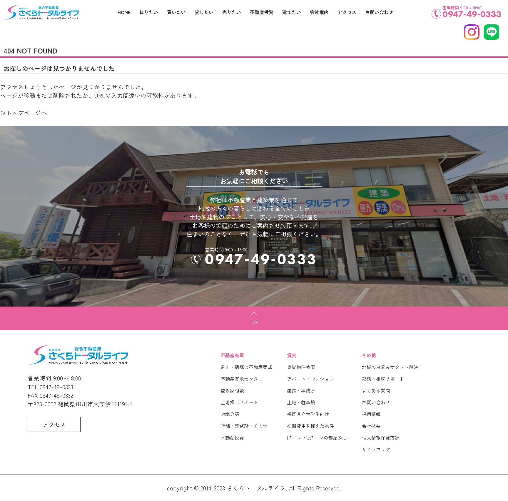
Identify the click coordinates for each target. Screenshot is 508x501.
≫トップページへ (23, 112)
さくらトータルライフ (256, 488)
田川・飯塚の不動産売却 (246, 366)
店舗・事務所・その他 (244, 425)
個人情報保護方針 (381, 437)
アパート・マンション (310, 378)
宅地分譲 (229, 414)
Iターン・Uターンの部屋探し (317, 437)
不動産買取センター (241, 378)
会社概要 (371, 425)
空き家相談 (232, 390)
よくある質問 (376, 390)
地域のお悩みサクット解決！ (392, 366)
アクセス (346, 12)
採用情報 (371, 414)
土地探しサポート (239, 402)
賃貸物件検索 (301, 366)
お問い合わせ (376, 402)
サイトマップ (376, 449)
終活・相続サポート (383, 378)
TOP (254, 321)
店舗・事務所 (301, 390)
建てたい (291, 12)
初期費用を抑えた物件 (310, 425)
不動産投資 (232, 437)
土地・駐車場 (301, 402)
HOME (124, 12)
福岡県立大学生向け (308, 414)
